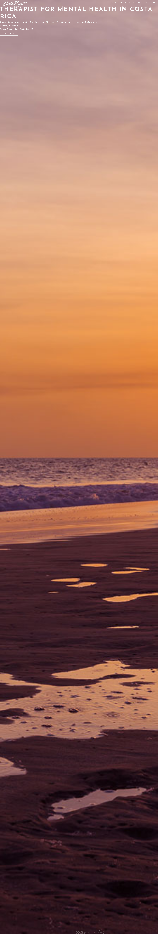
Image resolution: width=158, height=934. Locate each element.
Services (138, 3)
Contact (150, 3)
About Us (125, 3)
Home (114, 3)
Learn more (9, 33)
